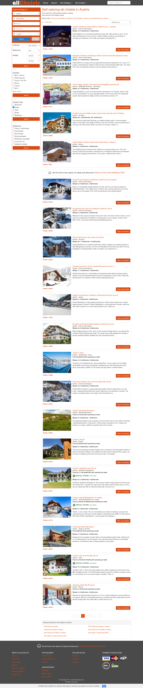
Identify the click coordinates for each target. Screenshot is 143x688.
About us (15, 656)
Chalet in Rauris (79, 439)
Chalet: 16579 (48, 78)
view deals (93, 476)
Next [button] (69, 36)
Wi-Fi (16, 88)
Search (54, 2)
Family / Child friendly (22, 128)
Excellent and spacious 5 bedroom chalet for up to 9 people (94, 179)
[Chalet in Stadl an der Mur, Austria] (57, 536)
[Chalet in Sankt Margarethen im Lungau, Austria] (57, 507)
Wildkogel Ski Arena (85, 86)
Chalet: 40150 (48, 202)
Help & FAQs (16, 662)
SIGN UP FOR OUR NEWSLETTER (109, 172)
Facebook (75, 656)
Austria (75, 29)
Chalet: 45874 (48, 549)
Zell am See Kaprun (85, 29)
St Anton (81, 115)
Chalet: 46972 (48, 404)
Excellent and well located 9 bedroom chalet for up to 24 (93, 324)
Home (45, 2)
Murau (81, 144)
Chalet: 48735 (48, 462)
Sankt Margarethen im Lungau (89, 499)
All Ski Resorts (47, 656)
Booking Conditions (18, 671)
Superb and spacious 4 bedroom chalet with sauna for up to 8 (95, 295)
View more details (123, 50)
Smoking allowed (20, 136)
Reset (36, 39)
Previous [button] (45, 36)
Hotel (16, 110)
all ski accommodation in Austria (61, 18)
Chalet (17, 107)
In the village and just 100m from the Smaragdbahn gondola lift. (96, 84)
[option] (57, 36)
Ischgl (81, 297)
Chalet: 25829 (48, 260)
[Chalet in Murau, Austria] (57, 151)
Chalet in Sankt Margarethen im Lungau (87, 497)
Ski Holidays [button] (65, 2)
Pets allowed (19, 131)
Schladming (83, 355)
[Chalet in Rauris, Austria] (57, 449)
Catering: (16, 45)
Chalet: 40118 (48, 520)
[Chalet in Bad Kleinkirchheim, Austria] (57, 420)
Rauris (81, 441)
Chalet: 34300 (48, 346)
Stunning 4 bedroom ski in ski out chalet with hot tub (92, 381)
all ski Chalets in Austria (81, 18)
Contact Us (15, 659)
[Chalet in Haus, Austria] (57, 362)
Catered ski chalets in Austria (53, 629)
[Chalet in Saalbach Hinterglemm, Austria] (57, 477)
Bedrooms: (17, 50)
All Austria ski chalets (51, 626)
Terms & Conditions (18, 668)
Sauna (17, 83)
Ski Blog (44, 662)
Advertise (45, 670)
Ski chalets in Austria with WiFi (98, 633)
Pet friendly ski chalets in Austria (99, 626)
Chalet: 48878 (48, 433)
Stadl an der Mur (84, 529)
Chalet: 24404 (48, 288)
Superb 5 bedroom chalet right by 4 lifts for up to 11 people (94, 26)
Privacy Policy (16, 674)
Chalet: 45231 (48, 491)
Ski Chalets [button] (80, 2)
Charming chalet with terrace (83, 527)
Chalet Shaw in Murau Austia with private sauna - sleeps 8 (94, 142)
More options (17, 91)
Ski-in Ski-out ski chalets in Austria (99, 629)
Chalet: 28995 (48, 231)
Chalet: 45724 (48, 607)
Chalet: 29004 (48, 135)
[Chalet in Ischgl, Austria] (57, 304)
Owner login (47, 673)
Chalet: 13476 (48, 317)
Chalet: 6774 (47, 107)
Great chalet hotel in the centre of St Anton (88, 237)
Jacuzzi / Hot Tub (20, 80)
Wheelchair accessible (22, 139)
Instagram (75, 662)
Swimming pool (20, 78)
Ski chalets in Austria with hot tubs (55, 636)
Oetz (80, 558)
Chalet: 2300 (47, 164)
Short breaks (19, 134)
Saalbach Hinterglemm (86, 470)
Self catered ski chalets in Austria (55, 633)
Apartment (18, 105)
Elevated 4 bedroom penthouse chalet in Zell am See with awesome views (100, 55)
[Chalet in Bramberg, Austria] (57, 94)
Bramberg (97, 86)
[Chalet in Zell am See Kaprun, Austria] (57, 36)
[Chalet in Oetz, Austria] (57, 565)
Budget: (15, 55)
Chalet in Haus (78, 353)
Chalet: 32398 (48, 375)
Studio (17, 112)
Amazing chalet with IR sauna (84, 585)
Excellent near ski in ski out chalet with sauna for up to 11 (94, 266)
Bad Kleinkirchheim (85, 412)
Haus (90, 355)
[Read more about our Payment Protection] (106, 658)
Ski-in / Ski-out (19, 75)
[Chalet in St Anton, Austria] (57, 122)
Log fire (17, 86)
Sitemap (14, 665)
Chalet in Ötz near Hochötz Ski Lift (85, 555)
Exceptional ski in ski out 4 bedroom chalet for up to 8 (92, 208)
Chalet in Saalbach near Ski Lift (84, 468)
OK (104, 686)
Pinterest (75, 659)
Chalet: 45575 (48, 578)
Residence (18, 115)
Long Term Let (19, 141)
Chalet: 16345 (48, 49)
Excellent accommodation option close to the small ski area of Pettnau (98, 113)
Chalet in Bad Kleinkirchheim (83, 410)
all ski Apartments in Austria (99, 18)
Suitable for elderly (21, 144)
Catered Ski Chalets (48, 659)
